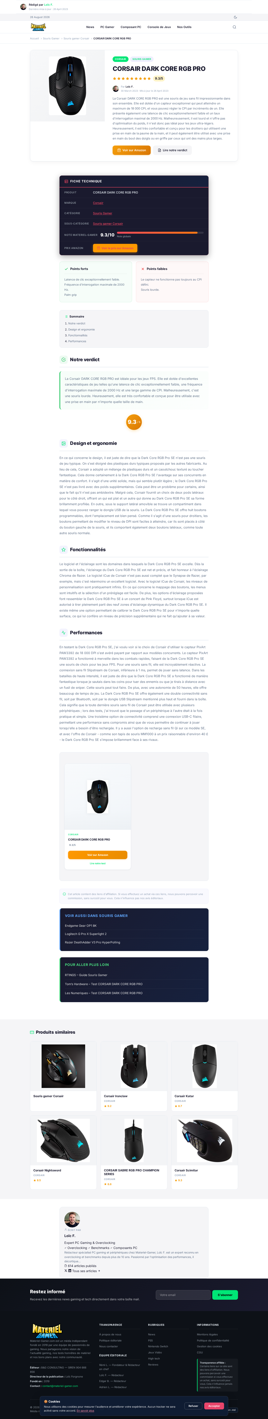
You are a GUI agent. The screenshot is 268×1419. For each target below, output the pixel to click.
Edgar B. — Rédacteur (112, 1381)
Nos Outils (184, 27)
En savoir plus (85, 1410)
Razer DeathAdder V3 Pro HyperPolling (92, 942)
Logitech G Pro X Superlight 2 (86, 934)
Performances (77, 341)
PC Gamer (107, 27)
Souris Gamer (141, 59)
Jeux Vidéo (155, 1352)
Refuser (193, 1405)
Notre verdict (76, 323)
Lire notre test (98, 863)
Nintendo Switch (158, 1346)
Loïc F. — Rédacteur (111, 1375)
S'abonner (225, 1295)
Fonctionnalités (77, 335)
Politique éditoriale (110, 1340)
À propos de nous (110, 1334)
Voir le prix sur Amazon (117, 248)
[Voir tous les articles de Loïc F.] (134, 1219)
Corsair (120, 59)
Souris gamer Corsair (108, 223)
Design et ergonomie (81, 329)
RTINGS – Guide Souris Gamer (86, 975)
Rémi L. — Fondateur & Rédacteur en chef (119, 1367)
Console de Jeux (159, 27)
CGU (200, 1352)
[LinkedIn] (70, 1271)
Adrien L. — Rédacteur (113, 1387)
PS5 (150, 1340)
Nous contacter (108, 1346)
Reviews (153, 1364)
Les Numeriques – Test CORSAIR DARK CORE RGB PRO (104, 993)
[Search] (234, 27)
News (90, 27)
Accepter (214, 1405)
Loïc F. (48, 4)
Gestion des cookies (209, 1346)
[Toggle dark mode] (235, 17)
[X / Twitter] (66, 1271)
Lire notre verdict (175, 150)
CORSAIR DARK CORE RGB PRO (89, 839)
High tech (154, 1358)
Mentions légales (207, 1334)
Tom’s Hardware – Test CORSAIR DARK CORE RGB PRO (104, 984)
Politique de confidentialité (213, 1340)
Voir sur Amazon (134, 150)
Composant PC (131, 27)
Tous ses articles (85, 1271)
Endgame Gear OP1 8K (81, 926)
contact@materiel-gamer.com (60, 1385)
